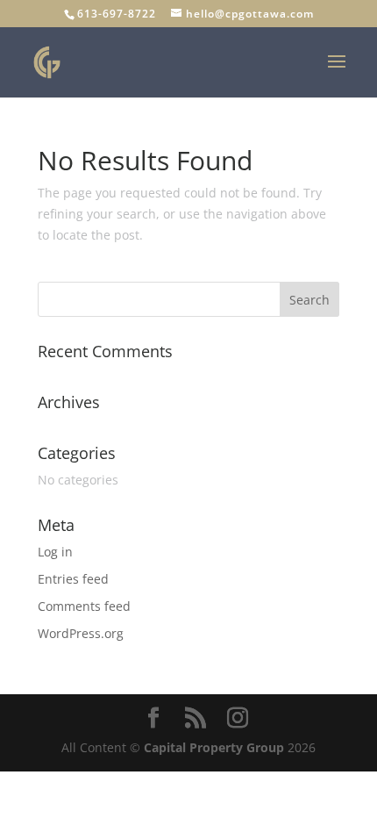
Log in (55, 551)
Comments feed (84, 606)
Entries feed (73, 578)
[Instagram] (237, 718)
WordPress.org (81, 633)
